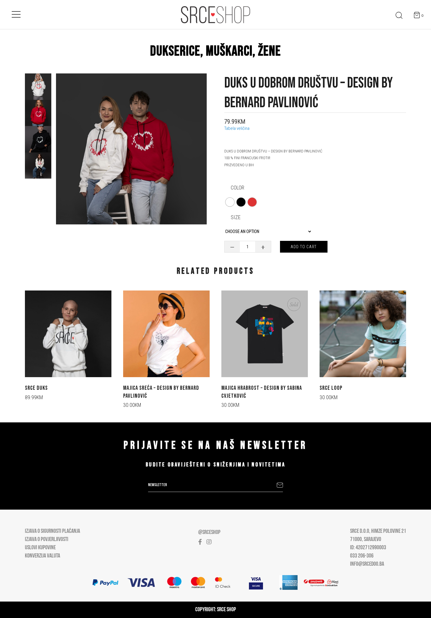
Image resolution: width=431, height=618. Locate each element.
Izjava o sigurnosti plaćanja (52, 531)
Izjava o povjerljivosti (46, 540)
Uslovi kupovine (40, 548)
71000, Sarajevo (365, 540)
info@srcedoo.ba (367, 564)
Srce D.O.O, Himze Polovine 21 (378, 531)
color (237, 187)
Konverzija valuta (42, 556)
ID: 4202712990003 (368, 548)
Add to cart (304, 246)
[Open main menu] (16, 13)
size (235, 217)
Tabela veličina (237, 128)
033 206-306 (362, 556)
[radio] (229, 202)
